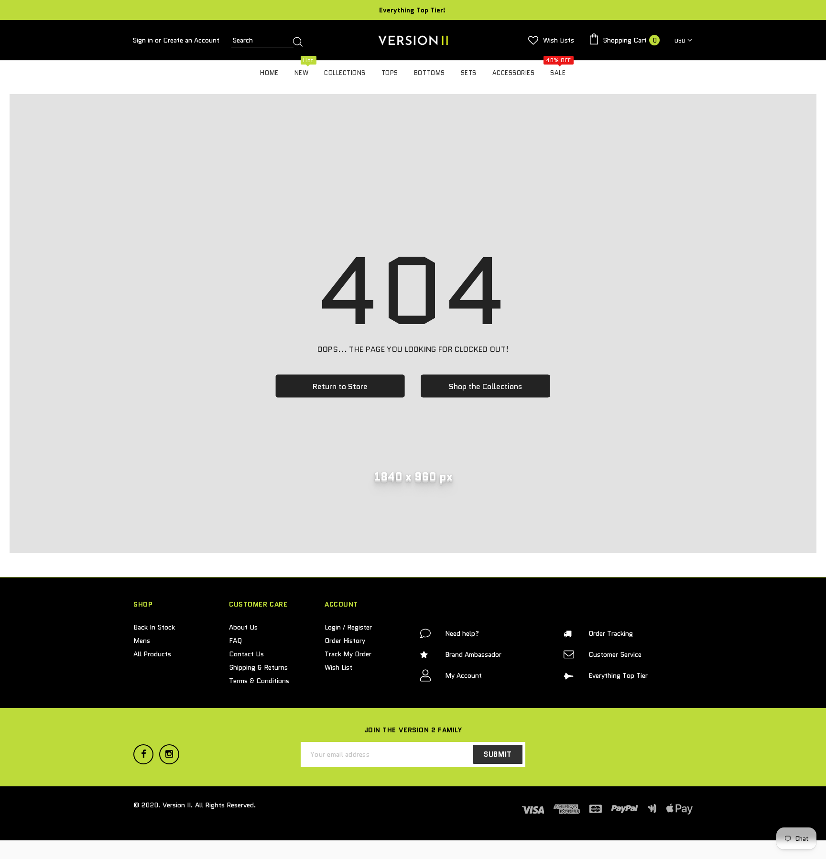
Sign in (143, 40)
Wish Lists (558, 40)
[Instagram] (169, 754)
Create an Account (191, 40)
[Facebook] (143, 754)
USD (679, 40)
